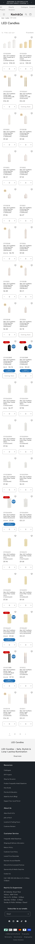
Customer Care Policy (11, 852)
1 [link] (9, 734)
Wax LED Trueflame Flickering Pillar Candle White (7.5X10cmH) (9, 210)
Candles (7, 18)
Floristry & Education (10, 792)
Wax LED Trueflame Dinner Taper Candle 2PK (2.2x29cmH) (26, 672)
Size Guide (7, 788)
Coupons (32, 7)
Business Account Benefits (12, 861)
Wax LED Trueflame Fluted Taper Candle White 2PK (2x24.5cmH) (9, 96)
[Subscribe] (28, 914)
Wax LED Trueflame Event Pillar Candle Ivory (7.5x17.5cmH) (26, 556)
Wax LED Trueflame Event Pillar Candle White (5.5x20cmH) (26, 441)
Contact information (18, 940)
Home (2, 18)
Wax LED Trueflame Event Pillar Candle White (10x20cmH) (26, 516)
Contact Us (7, 874)
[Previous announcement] (3, 2)
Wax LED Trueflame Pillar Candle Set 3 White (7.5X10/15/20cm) (9, 58)
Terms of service (18, 937)
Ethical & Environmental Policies (14, 865)
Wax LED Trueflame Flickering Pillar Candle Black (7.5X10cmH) (26, 362)
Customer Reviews (9, 826)
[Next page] (25, 734)
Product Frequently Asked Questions (15, 783)
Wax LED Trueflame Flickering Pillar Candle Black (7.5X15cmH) (9, 362)
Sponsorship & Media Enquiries (14, 869)
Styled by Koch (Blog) (10, 796)
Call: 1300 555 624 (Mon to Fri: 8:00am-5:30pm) (17, 879)
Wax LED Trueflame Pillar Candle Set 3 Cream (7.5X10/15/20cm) (26, 58)
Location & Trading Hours (12, 822)
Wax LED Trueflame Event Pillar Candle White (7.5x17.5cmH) (26, 403)
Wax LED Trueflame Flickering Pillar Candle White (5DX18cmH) (9, 286)
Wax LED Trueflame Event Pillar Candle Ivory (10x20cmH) (26, 631)
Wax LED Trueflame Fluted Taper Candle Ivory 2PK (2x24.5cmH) (26, 96)
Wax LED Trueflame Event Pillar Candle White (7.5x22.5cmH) (9, 403)
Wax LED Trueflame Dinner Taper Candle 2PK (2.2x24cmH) (9, 713)
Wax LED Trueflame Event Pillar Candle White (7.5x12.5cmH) (9, 441)
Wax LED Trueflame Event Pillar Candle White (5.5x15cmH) (9, 479)
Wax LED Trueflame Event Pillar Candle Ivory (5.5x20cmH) (26, 594)
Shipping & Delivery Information (14, 843)
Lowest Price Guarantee (11, 856)
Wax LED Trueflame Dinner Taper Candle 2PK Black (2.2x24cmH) (9, 672)
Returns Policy (8, 847)
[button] (4, 14)
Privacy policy (25, 934)
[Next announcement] (31, 2)
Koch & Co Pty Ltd (15, 934)
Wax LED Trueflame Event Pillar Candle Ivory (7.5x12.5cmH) (9, 594)
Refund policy (8, 937)
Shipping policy (28, 937)
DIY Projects (2, 8)
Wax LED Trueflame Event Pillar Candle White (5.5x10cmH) (26, 479)
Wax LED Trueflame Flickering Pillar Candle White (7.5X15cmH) (26, 172)
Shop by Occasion (10, 779)
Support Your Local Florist (12, 801)
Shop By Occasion (12, 8)
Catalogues (24, 7)
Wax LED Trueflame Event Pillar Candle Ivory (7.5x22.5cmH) (9, 556)
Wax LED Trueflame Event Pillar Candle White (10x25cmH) (9, 516)
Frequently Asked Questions (12, 839)
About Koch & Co (9, 813)
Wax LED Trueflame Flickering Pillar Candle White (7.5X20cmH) (26, 134)
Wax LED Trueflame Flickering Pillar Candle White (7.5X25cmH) (9, 134)
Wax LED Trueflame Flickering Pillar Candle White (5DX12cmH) (9, 324)
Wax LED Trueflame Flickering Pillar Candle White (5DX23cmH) (9, 248)
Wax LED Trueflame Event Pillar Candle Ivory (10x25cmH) (9, 631)
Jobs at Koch (8, 818)
